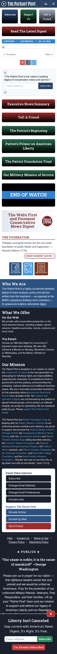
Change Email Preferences (24, 492)
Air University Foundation (14, 453)
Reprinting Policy (38, 542)
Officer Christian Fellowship (37, 449)
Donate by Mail (18, 519)
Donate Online (17, 512)
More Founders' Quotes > (40, 256)
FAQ (9, 538)
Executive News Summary (28, 104)
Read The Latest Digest (29, 31)
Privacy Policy (17, 542)
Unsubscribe (16, 499)
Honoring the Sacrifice (30, 436)
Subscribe (10, 14)
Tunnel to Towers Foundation (20, 443)
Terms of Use (41, 538)
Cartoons (9, 41)
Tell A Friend (28, 117)
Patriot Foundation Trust (35, 419)
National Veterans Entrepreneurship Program (25, 444)
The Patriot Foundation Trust (28, 161)
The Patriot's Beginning (28, 131)
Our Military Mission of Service (28, 175)
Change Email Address (22, 485)
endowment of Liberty (16, 372)
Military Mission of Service (32, 422)
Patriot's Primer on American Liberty (28, 146)
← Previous (10, 54)
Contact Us (23, 538)
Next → (49, 54)
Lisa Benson (26, 41)
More (43, 304)
